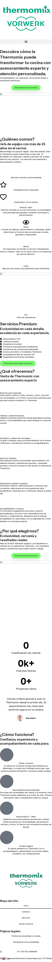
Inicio (26, 905)
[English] (3, 958)
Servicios (26, 918)
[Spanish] (7, 958)
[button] (26, 41)
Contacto (26, 912)
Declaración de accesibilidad (26, 942)
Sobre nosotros (26, 924)
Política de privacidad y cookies (26, 936)
